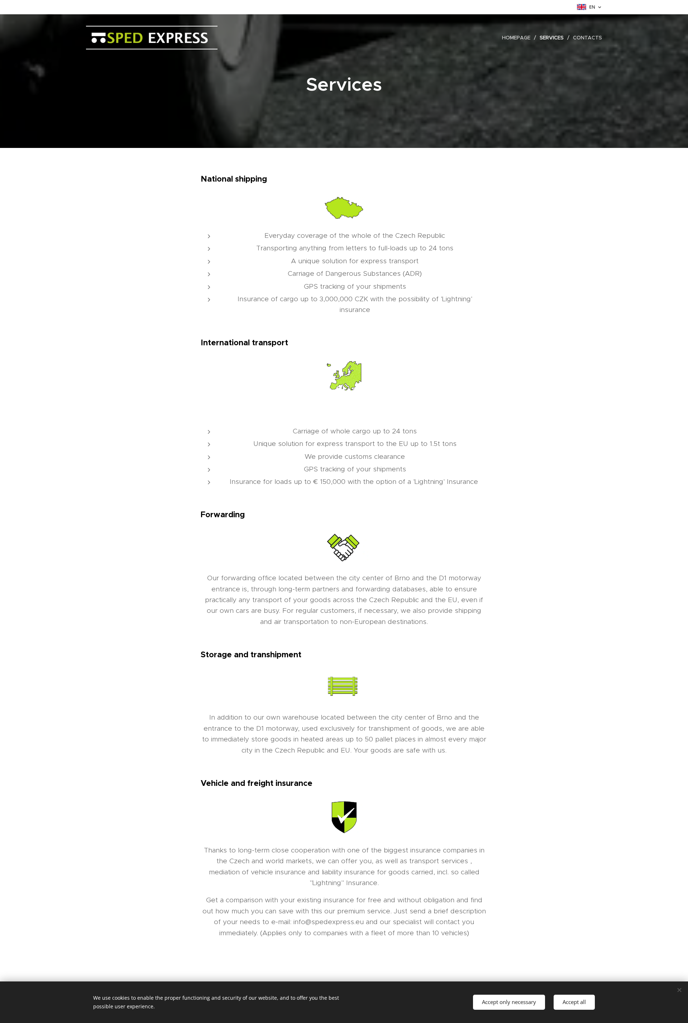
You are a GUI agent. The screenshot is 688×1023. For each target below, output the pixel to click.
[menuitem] (518, 38)
